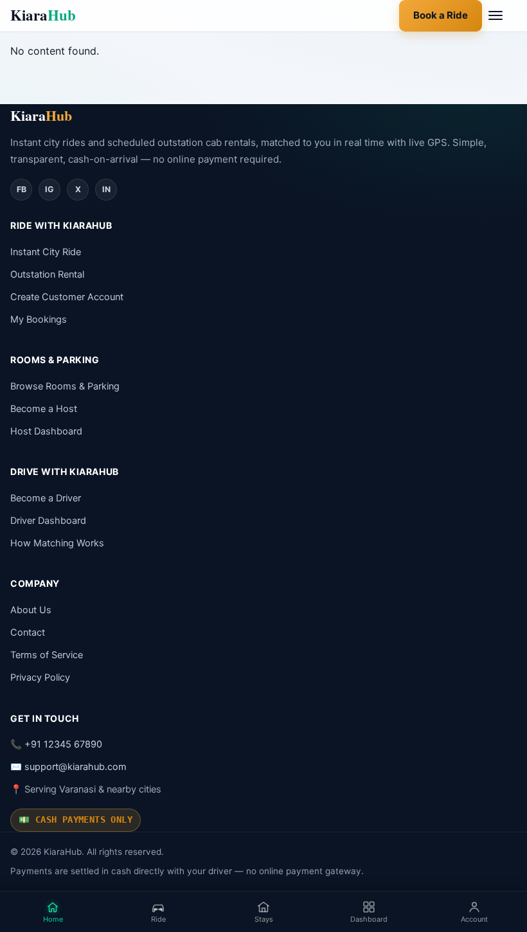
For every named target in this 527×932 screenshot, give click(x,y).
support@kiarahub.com (75, 767)
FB (21, 189)
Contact (27, 632)
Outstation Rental (47, 274)
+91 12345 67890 (63, 744)
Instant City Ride (45, 252)
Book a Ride (440, 15)
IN (106, 189)
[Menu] (502, 15)
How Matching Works (57, 543)
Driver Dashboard (48, 520)
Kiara (43, 15)
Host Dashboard (46, 431)
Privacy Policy (40, 677)
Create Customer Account (66, 297)
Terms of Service (46, 655)
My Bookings (38, 319)
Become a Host (43, 409)
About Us (30, 610)
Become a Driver (45, 498)
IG (49, 189)
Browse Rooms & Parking (65, 386)
